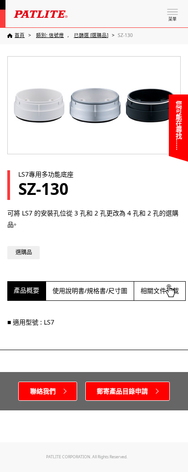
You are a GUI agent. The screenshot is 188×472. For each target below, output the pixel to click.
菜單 (172, 19)
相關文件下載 (160, 290)
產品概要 (26, 290)
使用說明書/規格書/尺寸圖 (89, 290)
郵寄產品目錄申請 (122, 391)
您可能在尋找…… (178, 125)
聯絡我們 (43, 391)
